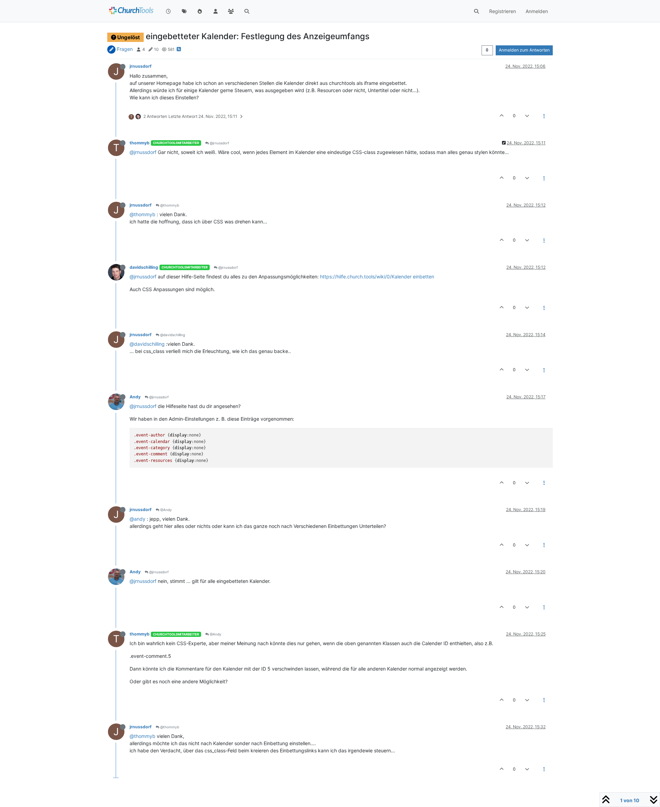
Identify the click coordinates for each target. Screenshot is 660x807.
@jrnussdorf (219, 143)
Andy (135, 396)
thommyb (140, 142)
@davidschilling (172, 335)
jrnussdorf (141, 66)
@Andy (165, 510)
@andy (137, 519)
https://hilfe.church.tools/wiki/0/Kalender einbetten (377, 276)
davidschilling (144, 267)
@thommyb (169, 205)
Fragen (125, 49)
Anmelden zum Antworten (524, 50)
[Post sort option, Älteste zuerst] (487, 50)
